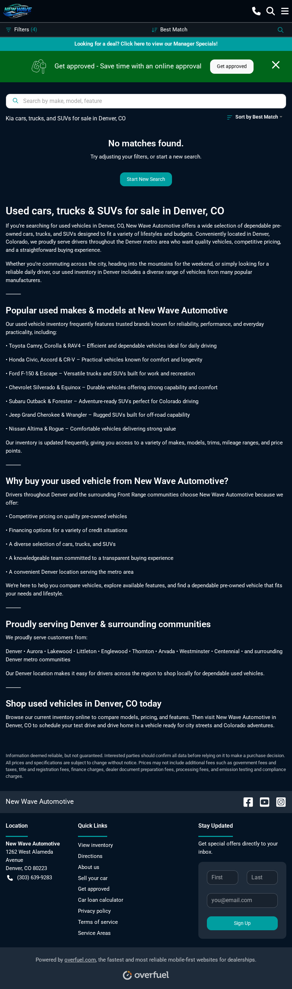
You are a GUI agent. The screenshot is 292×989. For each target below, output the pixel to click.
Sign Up (242, 923)
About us (88, 867)
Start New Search (146, 179)
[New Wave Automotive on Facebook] (245, 801)
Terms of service (98, 922)
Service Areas (94, 933)
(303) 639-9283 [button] (34, 877)
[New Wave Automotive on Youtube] (262, 801)
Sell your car (93, 878)
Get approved (232, 66)
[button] (256, 11)
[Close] (276, 65)
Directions (90, 856)
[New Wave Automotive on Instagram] (278, 801)
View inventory (95, 845)
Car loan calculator (100, 900)
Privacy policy (94, 911)
